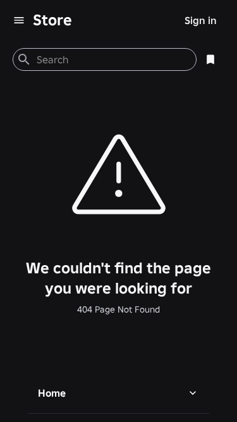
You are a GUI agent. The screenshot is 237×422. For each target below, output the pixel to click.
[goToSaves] (210, 59)
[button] (118, 393)
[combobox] (111, 59)
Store (52, 20)
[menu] (19, 20)
